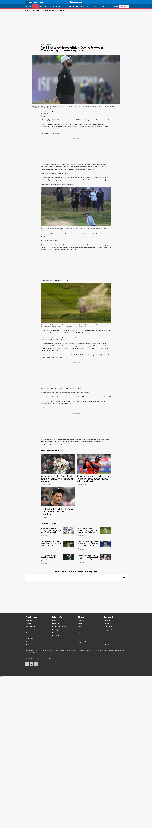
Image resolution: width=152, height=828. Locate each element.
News (41, 6)
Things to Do (84, 6)
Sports (35, 6)
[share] (74, 484)
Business (75, 6)
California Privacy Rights (61, 650)
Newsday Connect (57, 630)
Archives (28, 645)
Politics (80, 630)
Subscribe (29, 623)
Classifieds (55, 633)
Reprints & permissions (93, 650)
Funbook (107, 620)
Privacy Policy (50, 650)
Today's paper (30, 626)
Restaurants (60, 6)
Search (114, 6)
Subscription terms (40, 650)
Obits (99, 6)
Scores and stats (49, 10)
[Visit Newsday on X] (31, 664)
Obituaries (108, 623)
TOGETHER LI (124, 6)
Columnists (60, 10)
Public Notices (56, 636)
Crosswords (108, 626)
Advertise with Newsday (107, 650)
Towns (80, 639)
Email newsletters (31, 630)
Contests (29, 642)
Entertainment (109, 633)
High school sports (84, 642)
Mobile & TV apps (31, 639)
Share (45, 116)
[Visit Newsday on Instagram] (36, 664)
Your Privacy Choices (31, 652)
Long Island (28, 6)
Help (116, 650)
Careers (28, 636)
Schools (93, 6)
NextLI (107, 645)
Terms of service (29, 650)
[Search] (124, 578)
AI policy (120, 650)
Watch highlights (36, 10)
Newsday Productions (59, 626)
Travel (106, 642)
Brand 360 (55, 623)
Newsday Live (30, 633)
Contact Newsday (81, 650)
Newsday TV (106, 6)
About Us (29, 620)
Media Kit (55, 620)
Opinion (68, 6)
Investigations (49, 6)
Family (107, 639)
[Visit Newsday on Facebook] (27, 664)
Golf (26, 10)
